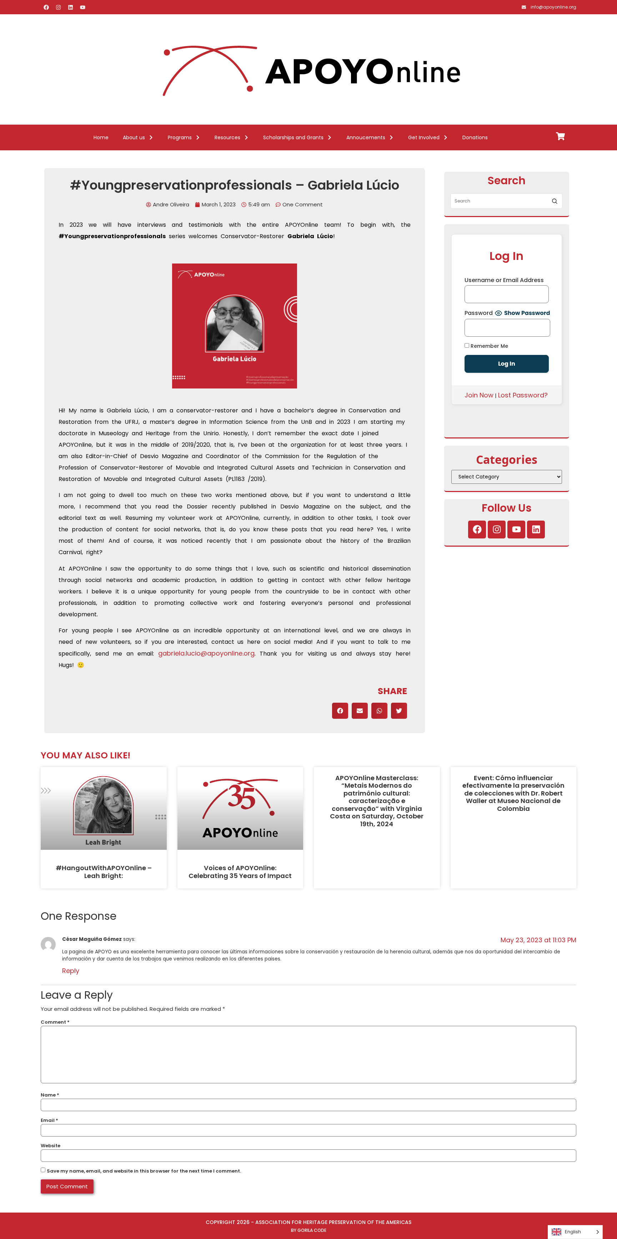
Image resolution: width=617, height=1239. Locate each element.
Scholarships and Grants (293, 137)
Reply (70, 970)
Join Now (479, 395)
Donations (475, 137)
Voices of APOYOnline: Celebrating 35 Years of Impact (240, 871)
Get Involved (424, 137)
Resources (227, 137)
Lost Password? (523, 395)
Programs (180, 137)
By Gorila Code (308, 1230)
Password (479, 313)
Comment (55, 1022)
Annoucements (365, 137)
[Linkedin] (70, 7)
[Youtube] (82, 7)
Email (49, 1120)
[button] (340, 711)
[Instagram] (58, 7)
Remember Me (488, 345)
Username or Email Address (504, 280)
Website (50, 1145)
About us (134, 137)
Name (50, 1095)
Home (101, 137)
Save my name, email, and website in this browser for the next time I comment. (144, 1171)
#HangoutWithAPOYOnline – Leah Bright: (104, 871)
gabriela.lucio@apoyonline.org (206, 653)
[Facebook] (46, 7)
